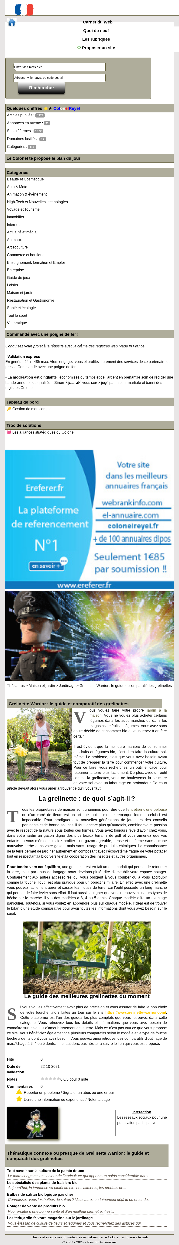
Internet (13, 225)
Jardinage (67, 686)
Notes (12, 1079)
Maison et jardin (20, 293)
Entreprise (15, 270)
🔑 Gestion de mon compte (29, 409)
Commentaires (20, 1086)
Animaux (14, 240)
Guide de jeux (18, 278)
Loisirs (12, 285)
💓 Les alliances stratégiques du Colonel (41, 432)
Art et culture (17, 247)
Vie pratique (17, 323)
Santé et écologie (21, 308)
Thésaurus (16, 686)
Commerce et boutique (26, 255)
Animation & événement (27, 194)
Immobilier (15, 217)
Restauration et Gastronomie (30, 300)
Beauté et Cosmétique (25, 179)
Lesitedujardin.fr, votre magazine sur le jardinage (50, 1218)
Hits (10, 1059)
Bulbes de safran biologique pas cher (40, 1194)
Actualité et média (22, 232)
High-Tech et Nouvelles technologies (37, 202)
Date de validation (15, 1069)
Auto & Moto (17, 187)
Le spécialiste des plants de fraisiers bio (42, 1183)
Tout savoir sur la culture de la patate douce (45, 1171)
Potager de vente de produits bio (36, 1206)
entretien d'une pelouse (147, 809)
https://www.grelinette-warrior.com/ (135, 1012)
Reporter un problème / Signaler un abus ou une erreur (69, 1093)
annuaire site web (135, 1237)
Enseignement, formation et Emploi (36, 263)
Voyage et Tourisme (23, 209)
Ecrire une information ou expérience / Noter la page (67, 1099)
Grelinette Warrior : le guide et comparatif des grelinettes (125, 686)
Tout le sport (17, 315)
